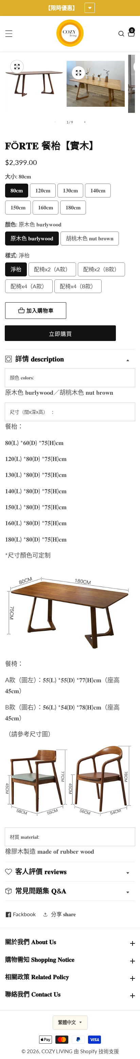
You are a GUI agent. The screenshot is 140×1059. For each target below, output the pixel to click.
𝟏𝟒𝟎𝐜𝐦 (97, 190)
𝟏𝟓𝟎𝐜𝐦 (18, 207)
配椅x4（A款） (29, 286)
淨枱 (16, 269)
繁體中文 (67, 1022)
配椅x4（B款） (78, 286)
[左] (55, 122)
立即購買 (60, 333)
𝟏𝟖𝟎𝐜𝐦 (73, 207)
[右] (84, 122)
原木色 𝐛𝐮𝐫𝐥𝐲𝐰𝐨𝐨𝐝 (32, 238)
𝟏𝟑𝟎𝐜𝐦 (70, 190)
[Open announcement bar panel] (90, 8)
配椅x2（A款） (52, 269)
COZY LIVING (56, 1051)
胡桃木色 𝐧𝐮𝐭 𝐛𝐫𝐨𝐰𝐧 (89, 238)
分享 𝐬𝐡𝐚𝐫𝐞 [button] (63, 914)
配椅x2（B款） (101, 269)
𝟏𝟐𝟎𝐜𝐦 (42, 190)
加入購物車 (40, 310)
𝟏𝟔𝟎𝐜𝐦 (45, 207)
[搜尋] (122, 34)
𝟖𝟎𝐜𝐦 (17, 190)
